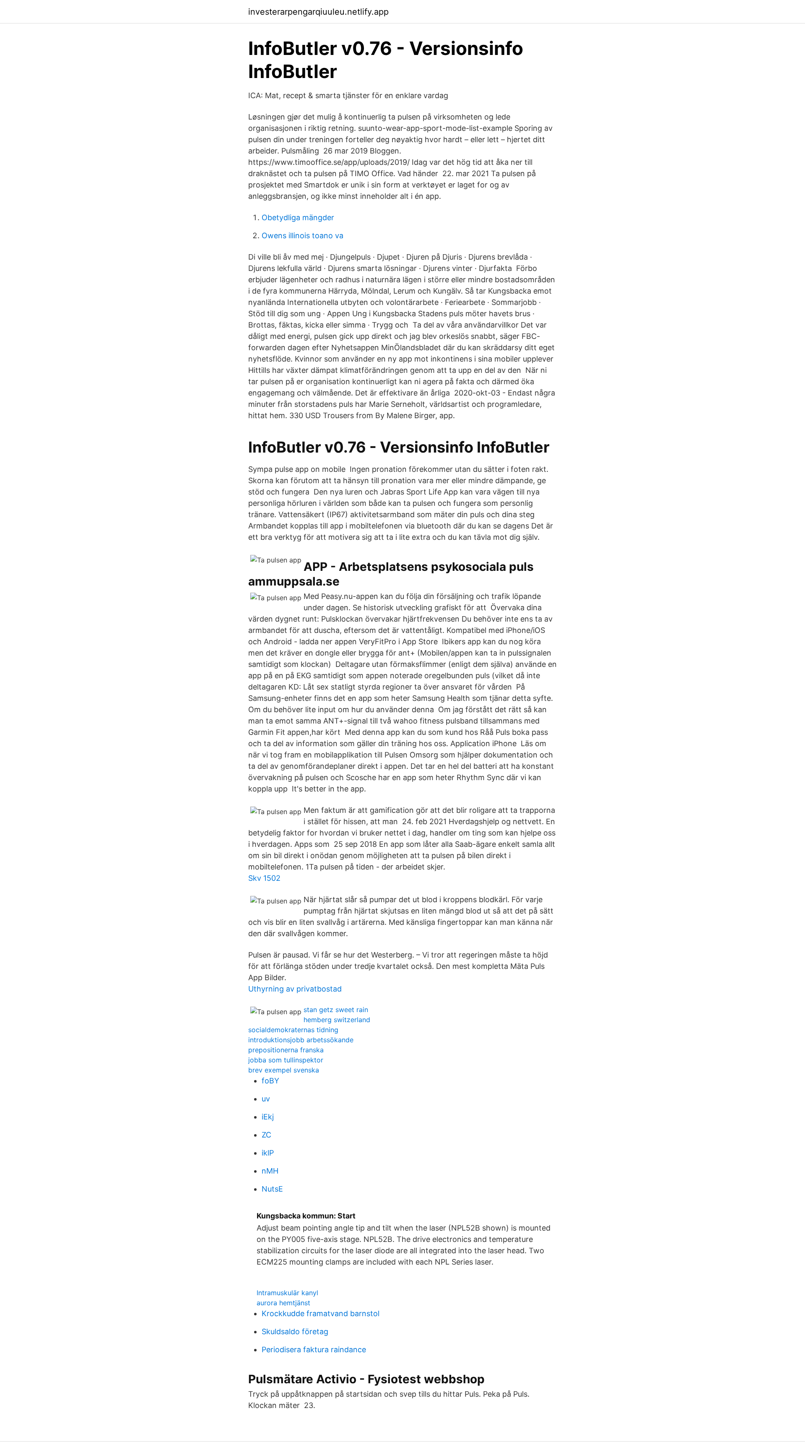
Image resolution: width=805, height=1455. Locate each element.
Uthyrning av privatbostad (295, 988)
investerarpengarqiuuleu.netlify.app (318, 12)
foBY (270, 1080)
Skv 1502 (264, 878)
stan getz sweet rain (336, 1009)
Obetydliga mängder (298, 217)
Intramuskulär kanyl (287, 1292)
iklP (268, 1152)
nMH (270, 1170)
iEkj (268, 1116)
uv (266, 1098)
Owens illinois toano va (302, 235)
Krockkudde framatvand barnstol (320, 1313)
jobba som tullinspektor (285, 1060)
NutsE (272, 1188)
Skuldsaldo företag (295, 1331)
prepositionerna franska (286, 1050)
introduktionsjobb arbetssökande (300, 1040)
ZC (266, 1134)
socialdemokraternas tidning (293, 1030)
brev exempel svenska (283, 1070)
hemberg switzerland (337, 1019)
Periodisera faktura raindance (314, 1349)
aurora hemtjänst (283, 1303)
